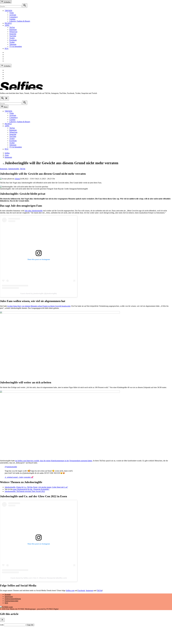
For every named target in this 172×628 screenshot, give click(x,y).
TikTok (12, 27)
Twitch (12, 38)
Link (2, 625)
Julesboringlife (13, 169)
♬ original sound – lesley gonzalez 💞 (19, 477)
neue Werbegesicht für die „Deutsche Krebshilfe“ (31, 489)
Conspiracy (13, 17)
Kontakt (8, 594)
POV (7, 49)
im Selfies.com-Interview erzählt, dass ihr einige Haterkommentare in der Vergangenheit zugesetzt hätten (53, 461)
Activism (12, 15)
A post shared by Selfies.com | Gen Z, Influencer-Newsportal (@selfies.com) (39, 578)
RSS (6, 603)
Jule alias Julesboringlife (34, 211)
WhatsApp (13, 32)
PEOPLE (8, 23)
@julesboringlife (11, 467)
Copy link (30, 625)
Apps (7, 155)
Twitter (12, 42)
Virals (11, 13)
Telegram (12, 44)
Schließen (7, 2)
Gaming (12, 19)
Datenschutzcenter (11, 601)
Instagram (13, 30)
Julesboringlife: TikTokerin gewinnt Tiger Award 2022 (25, 491)
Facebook (13, 40)
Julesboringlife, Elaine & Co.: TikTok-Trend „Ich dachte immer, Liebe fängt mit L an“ (36, 487)
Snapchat (12, 34)
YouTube (12, 36)
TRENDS (8, 11)
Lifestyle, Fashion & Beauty (19, 21)
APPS (7, 25)
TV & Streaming (15, 46)
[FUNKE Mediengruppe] (6, 607)
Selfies (7, 153)
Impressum (9, 597)
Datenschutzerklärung (13, 599)
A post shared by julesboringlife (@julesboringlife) (38, 293)
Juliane (17, 179)
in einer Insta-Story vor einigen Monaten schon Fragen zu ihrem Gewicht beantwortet (38, 306)
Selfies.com (70, 590)
